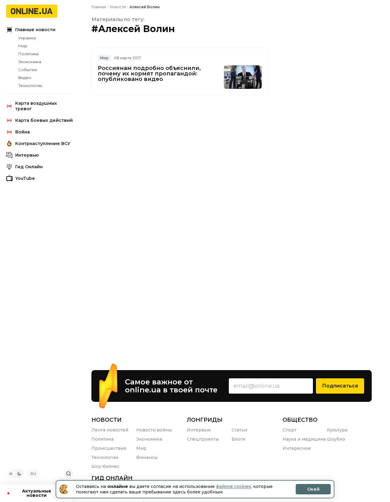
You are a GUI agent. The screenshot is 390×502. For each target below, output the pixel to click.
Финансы (147, 457)
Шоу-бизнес (105, 466)
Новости (106, 420)
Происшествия (108, 448)
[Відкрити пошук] (68, 473)
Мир (22, 45)
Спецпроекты (203, 439)
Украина (27, 37)
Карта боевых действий (44, 120)
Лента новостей (109, 430)
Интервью (27, 155)
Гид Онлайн (29, 166)
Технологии (30, 85)
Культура (337, 430)
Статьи (239, 430)
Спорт (289, 430)
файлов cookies (233, 486)
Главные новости (35, 29)
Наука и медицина (304, 439)
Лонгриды (204, 420)
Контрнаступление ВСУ (42, 143)
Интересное (296, 448)
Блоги (238, 439)
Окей (313, 489)
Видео (24, 77)
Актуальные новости (36, 493)
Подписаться (340, 386)
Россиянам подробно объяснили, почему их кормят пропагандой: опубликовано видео (149, 73)
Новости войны (154, 430)
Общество (299, 420)
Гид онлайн (112, 478)
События (27, 69)
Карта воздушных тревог (36, 105)
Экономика (29, 61)
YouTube (25, 178)
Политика (28, 53)
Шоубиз (336, 439)
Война (22, 132)
